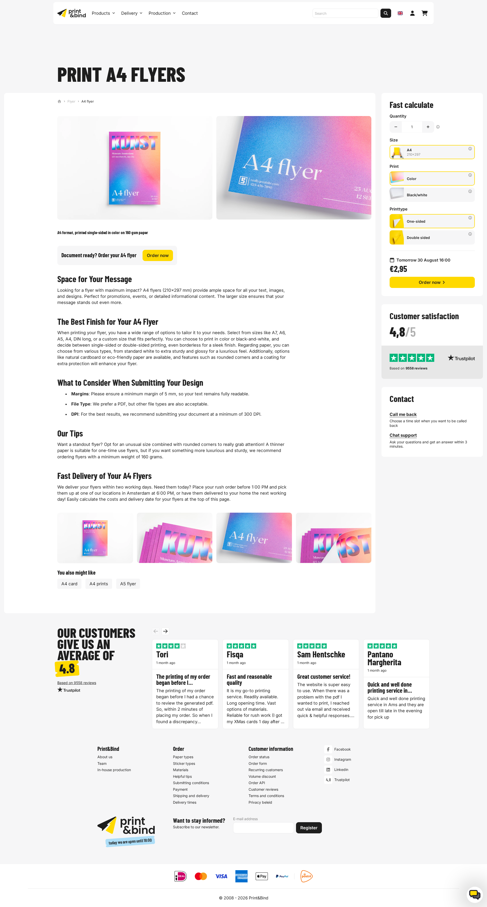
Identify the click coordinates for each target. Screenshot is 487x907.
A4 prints (99, 583)
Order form (258, 763)
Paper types (183, 757)
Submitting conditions (191, 783)
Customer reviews (263, 789)
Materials (180, 770)
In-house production (114, 770)
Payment (180, 789)
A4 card (69, 583)
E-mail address (245, 819)
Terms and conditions (266, 795)
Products (101, 13)
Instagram (342, 759)
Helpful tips (182, 776)
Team (102, 763)
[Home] (59, 101)
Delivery (129, 13)
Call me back (403, 414)
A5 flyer (128, 583)
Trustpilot (342, 780)
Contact (190, 13)
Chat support (403, 435)
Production (160, 13)
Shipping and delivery (191, 795)
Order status (259, 757)
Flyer (71, 101)
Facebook (342, 749)
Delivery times (184, 802)
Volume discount (262, 776)
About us (104, 757)
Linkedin (341, 769)
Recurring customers (266, 770)
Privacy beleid (260, 802)
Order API (257, 783)
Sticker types (184, 763)
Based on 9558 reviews (76, 683)
